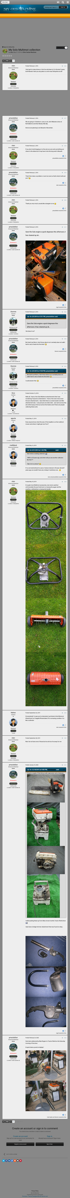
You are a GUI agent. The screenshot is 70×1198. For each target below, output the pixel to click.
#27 (65, 118)
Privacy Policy (35, 1191)
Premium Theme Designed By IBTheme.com (35, 1196)
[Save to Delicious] (12, 1160)
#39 (65, 713)
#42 (65, 1037)
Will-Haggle (52, 769)
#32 (65, 312)
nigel (57, 307)
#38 (65, 481)
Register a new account (20, 1144)
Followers (60, 47)
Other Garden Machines (29, 52)
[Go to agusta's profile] (13, 428)
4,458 (13, 330)
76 (14, 463)
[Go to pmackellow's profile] (13, 128)
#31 (65, 227)
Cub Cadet (49, 1117)
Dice (13, 393)
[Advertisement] (23, 32)
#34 (65, 366)
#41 (65, 765)
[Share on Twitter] (3, 1160)
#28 (65, 145)
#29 (65, 172)
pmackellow (13, 118)
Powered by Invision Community (35, 1194)
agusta (13, 418)
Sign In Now (49, 1144)
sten (13, 66)
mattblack (13, 445)
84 (14, 84)
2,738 (13, 136)
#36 (65, 418)
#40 (65, 738)
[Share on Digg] (9, 1160)
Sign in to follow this (9, 47)
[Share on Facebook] (6, 1160)
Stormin (13, 312)
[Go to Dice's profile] (13, 403)
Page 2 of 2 (19, 60)
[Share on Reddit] (15, 1160)
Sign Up (63, 7)
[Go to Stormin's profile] (13, 321)
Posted (32, 66)
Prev (7, 60)
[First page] (3, 61)
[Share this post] (62, 66)
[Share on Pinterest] (20, 1160)
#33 (65, 339)
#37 (65, 445)
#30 (65, 200)
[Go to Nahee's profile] (13, 722)
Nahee (13, 713)
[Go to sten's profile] (4, 50)
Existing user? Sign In (51, 7)
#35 (65, 393)
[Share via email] (17, 1160)
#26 (65, 66)
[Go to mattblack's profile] (13, 455)
